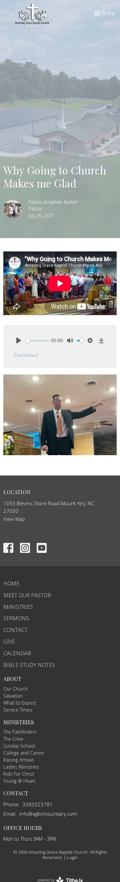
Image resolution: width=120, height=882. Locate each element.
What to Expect (19, 703)
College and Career (23, 753)
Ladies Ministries (21, 767)
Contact (15, 630)
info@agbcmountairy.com (48, 813)
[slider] (37, 340)
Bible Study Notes (29, 665)
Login (72, 857)
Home (11, 583)
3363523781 (38, 804)
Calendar (17, 653)
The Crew (13, 739)
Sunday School (19, 746)
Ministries (18, 607)
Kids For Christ (18, 774)
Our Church (15, 689)
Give (9, 641)
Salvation (13, 696)
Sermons (16, 618)
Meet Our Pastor (27, 595)
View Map (14, 519)
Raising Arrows (18, 760)
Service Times (17, 710)
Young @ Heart (19, 781)
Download (26, 354)
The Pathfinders (20, 732)
